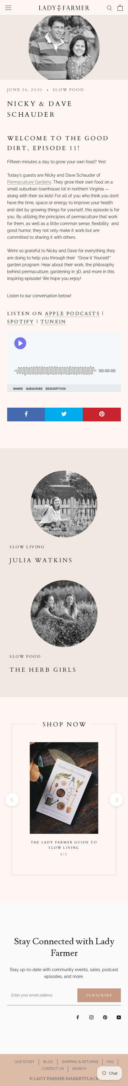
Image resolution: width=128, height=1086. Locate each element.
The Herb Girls (43, 670)
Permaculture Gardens (29, 182)
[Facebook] (78, 1017)
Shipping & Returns (80, 1062)
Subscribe (99, 995)
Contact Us (53, 1069)
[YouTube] (119, 1017)
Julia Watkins (41, 560)
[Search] (109, 7)
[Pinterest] (105, 1017)
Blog (48, 1062)
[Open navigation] (8, 7)
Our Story (24, 1062)
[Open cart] (120, 8)
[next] (116, 799)
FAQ (110, 1062)
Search (79, 1069)
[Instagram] (91, 1017)
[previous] (11, 799)
